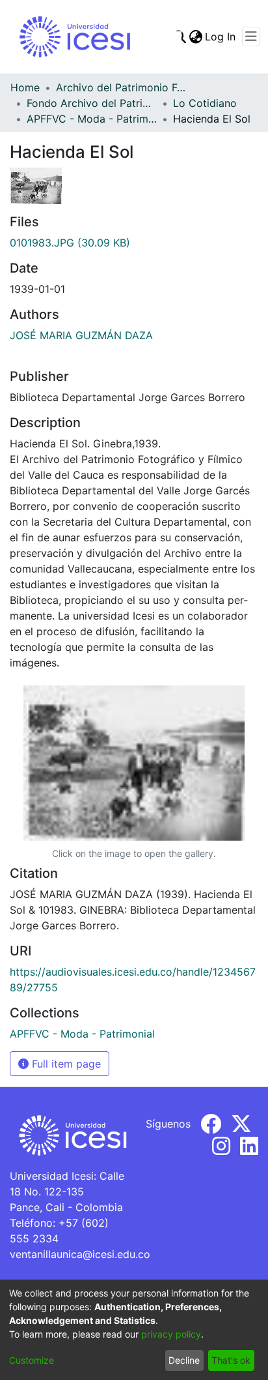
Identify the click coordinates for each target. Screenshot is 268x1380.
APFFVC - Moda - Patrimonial (92, 118)
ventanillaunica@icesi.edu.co (80, 1254)
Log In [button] (221, 36)
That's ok (230, 1360)
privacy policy (171, 1334)
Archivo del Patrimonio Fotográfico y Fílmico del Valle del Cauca (121, 87)
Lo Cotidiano (205, 103)
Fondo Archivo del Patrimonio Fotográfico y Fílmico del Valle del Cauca (92, 103)
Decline (184, 1360)
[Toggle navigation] (251, 36)
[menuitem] (195, 36)
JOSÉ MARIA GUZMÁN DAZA (81, 335)
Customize (31, 1360)
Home (25, 87)
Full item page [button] (65, 1063)
